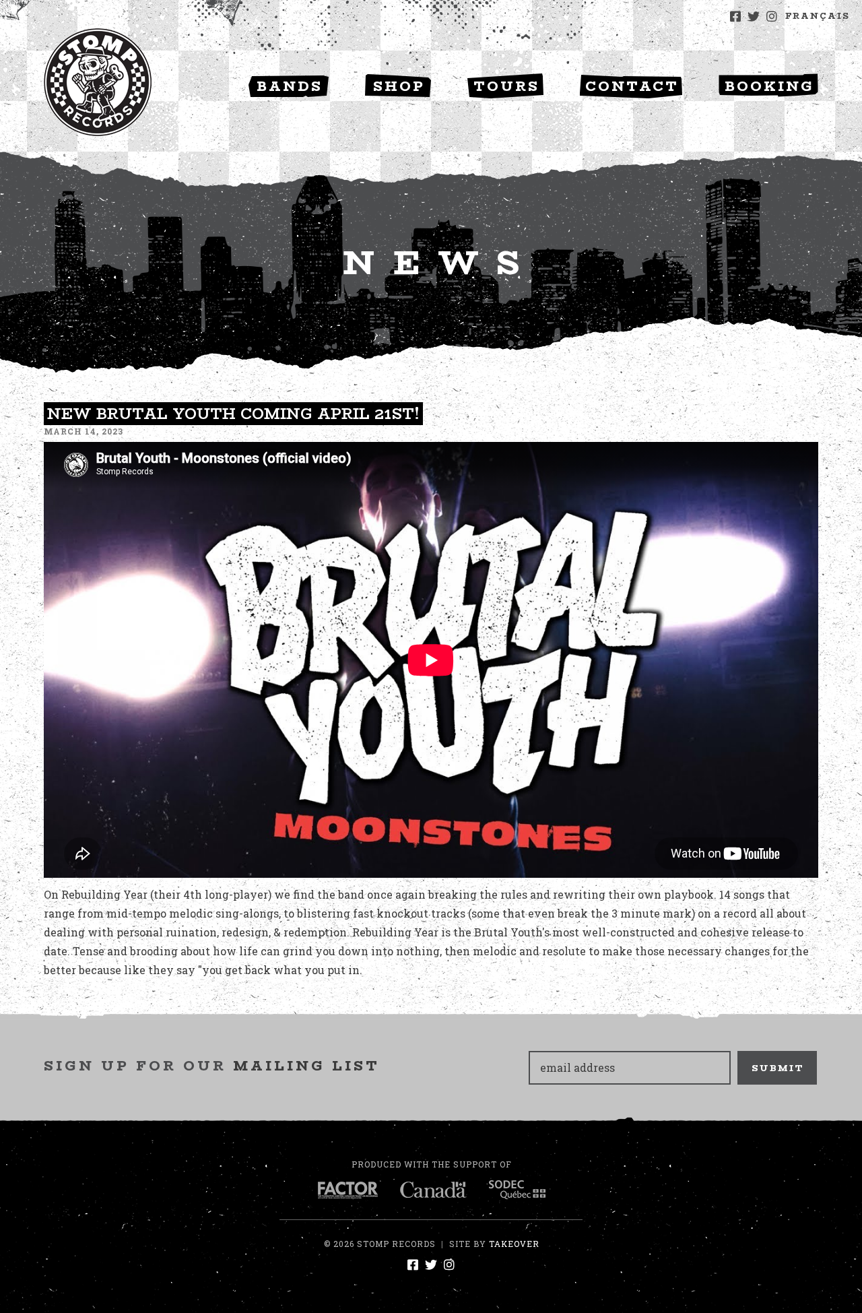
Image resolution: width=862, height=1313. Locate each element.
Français (817, 15)
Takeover (514, 1243)
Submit (778, 1068)
